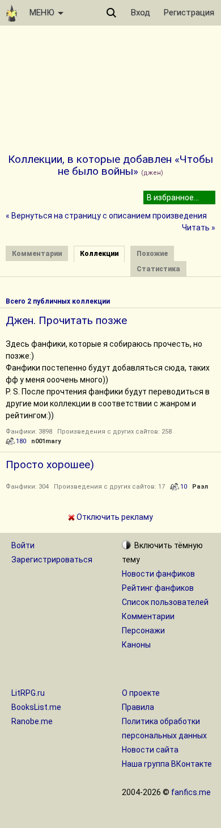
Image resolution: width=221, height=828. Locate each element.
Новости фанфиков (158, 573)
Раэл (200, 486)
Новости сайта (150, 749)
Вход (140, 12)
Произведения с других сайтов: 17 (109, 486)
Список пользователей (165, 602)
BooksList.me (36, 707)
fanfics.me (191, 792)
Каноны (136, 644)
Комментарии (148, 616)
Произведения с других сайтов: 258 (114, 431)
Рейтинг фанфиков (158, 587)
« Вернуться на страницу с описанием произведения (106, 215)
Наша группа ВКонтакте (167, 763)
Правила (138, 707)
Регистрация (189, 12)
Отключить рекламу (114, 517)
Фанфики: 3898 (29, 431)
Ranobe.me (32, 721)
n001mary (46, 441)
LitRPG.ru (28, 692)
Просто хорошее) (50, 464)
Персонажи (143, 630)
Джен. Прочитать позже (66, 320)
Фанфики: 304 (27, 486)
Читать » (198, 227)
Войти (23, 545)
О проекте (141, 692)
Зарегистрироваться (51, 559)
